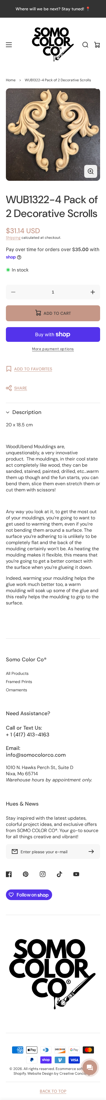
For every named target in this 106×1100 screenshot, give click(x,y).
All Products (17, 673)
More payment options (53, 349)
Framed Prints (19, 681)
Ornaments (16, 690)
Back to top (53, 1091)
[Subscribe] (92, 851)
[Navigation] (9, 45)
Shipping (13, 237)
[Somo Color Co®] (53, 44)
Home (11, 80)
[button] (50, 388)
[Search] (85, 45)
